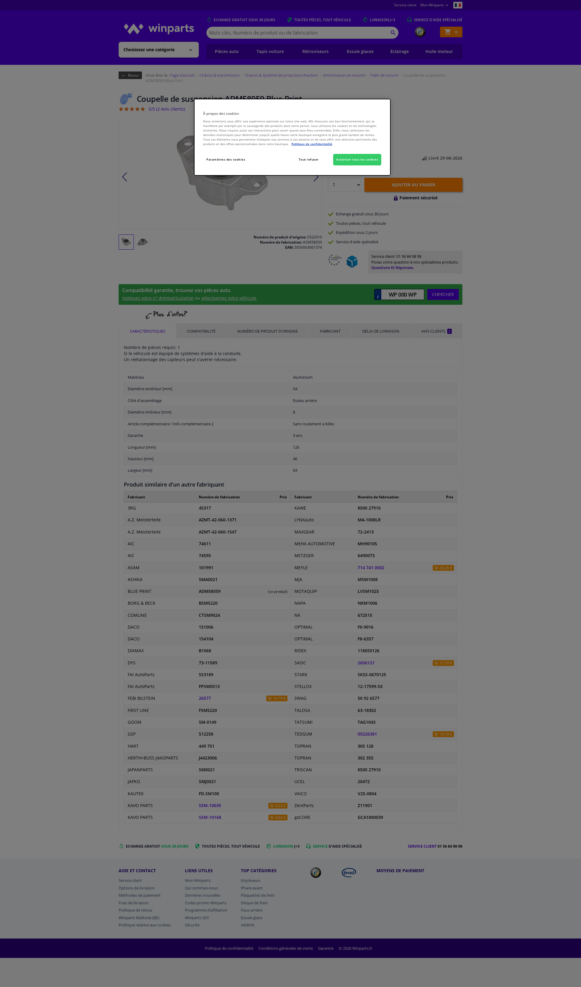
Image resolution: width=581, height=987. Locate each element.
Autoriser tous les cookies (357, 159)
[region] (292, 137)
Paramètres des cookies (225, 159)
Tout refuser (309, 159)
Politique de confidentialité (311, 144)
